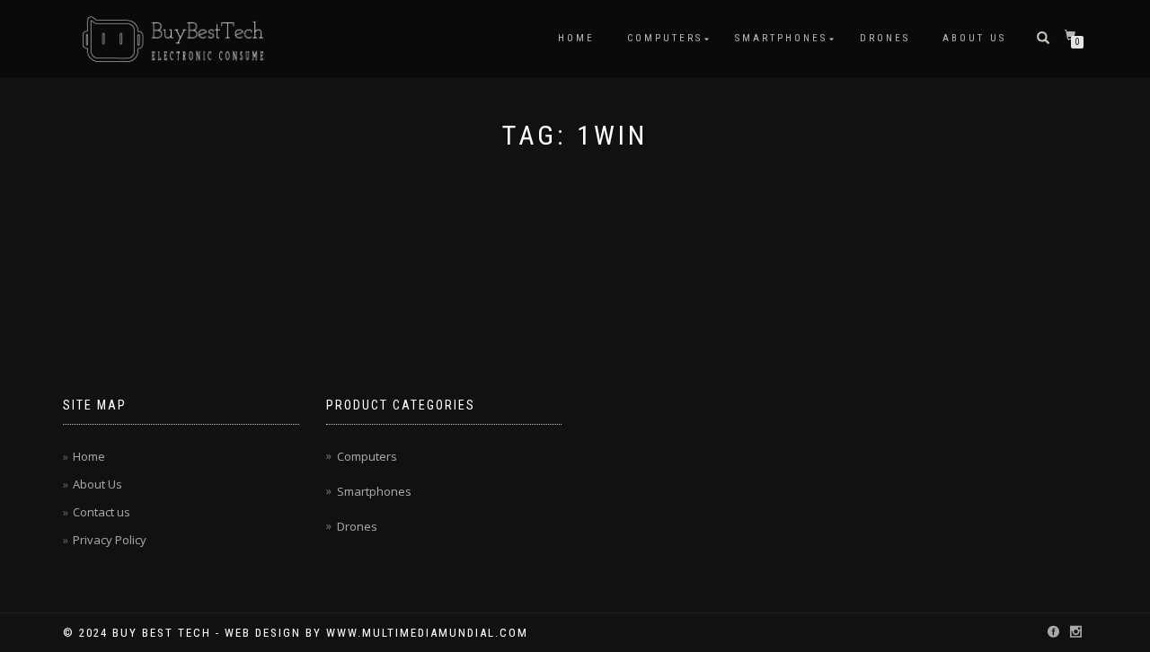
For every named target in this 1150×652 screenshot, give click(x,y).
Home (576, 38)
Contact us (101, 512)
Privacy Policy (109, 540)
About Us (974, 38)
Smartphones (781, 38)
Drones (885, 38)
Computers (665, 38)
